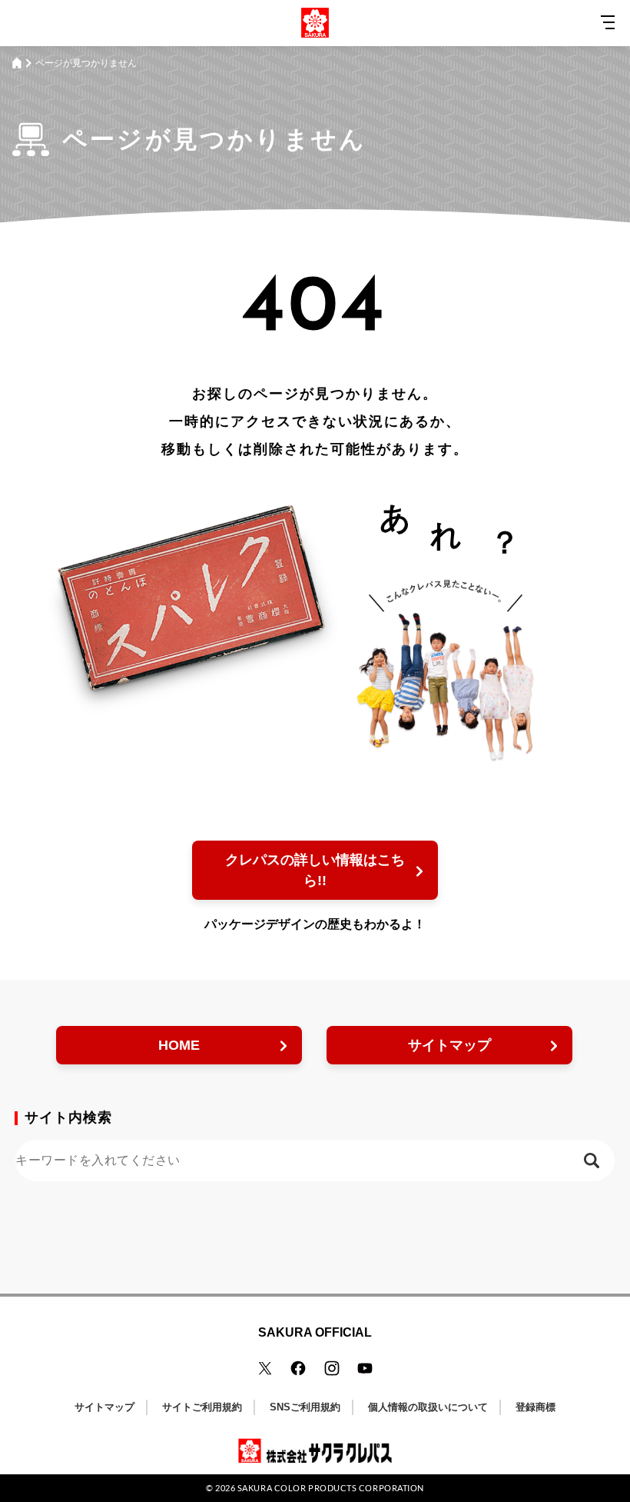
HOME (179, 1045)
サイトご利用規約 (202, 1407)
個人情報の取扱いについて (428, 1407)
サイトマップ (449, 1045)
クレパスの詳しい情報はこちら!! (315, 870)
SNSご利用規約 (305, 1407)
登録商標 (535, 1407)
